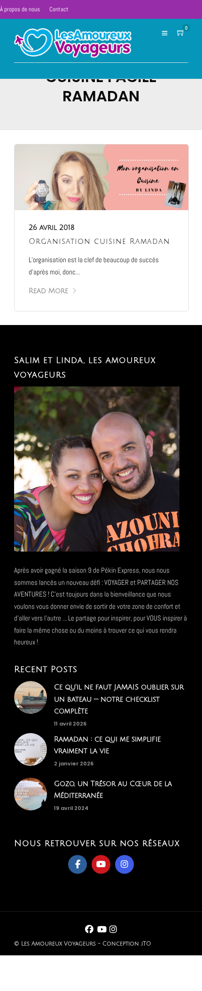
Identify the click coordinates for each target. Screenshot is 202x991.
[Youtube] (101, 864)
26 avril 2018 (52, 227)
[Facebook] (77, 864)
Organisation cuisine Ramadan (99, 241)
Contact (59, 9)
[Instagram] (124, 864)
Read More (48, 291)
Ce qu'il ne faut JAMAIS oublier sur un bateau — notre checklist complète (119, 699)
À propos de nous (20, 9)
